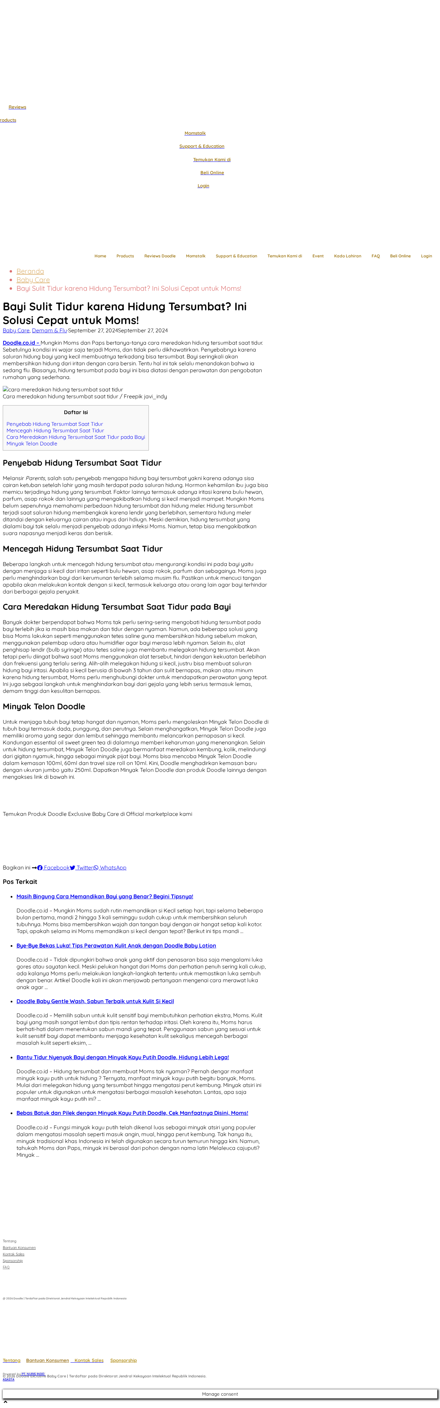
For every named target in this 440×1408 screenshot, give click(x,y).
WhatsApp (112, 867)
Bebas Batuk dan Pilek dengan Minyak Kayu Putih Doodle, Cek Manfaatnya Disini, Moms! (132, 1112)
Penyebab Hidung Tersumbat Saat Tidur (55, 424)
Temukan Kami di (284, 255)
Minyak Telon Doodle (32, 443)
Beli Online (400, 255)
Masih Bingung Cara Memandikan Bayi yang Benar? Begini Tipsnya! (104, 896)
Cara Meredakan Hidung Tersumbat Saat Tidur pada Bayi (76, 437)
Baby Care (33, 279)
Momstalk (196, 255)
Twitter (84, 867)
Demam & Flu (49, 330)
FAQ (376, 255)
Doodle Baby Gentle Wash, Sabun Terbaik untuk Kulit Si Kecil (95, 1001)
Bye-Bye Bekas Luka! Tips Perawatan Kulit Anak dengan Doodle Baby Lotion (116, 945)
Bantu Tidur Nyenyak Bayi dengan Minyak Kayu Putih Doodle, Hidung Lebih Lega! (122, 1057)
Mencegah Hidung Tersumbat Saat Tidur (55, 430)
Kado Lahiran (347, 255)
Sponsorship (123, 1360)
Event (318, 255)
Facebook (56, 867)
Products (125, 255)
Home (100, 255)
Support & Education (236, 255)
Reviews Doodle (160, 255)
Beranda (30, 271)
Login (426, 255)
